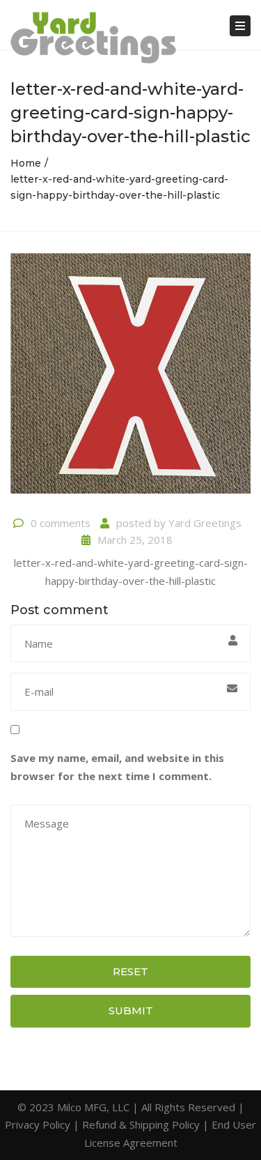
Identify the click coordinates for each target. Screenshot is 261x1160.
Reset (130, 971)
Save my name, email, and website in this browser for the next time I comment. (117, 767)
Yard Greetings (205, 523)
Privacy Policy (37, 1124)
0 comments (60, 523)
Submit (131, 1010)
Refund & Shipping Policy (141, 1124)
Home (25, 163)
